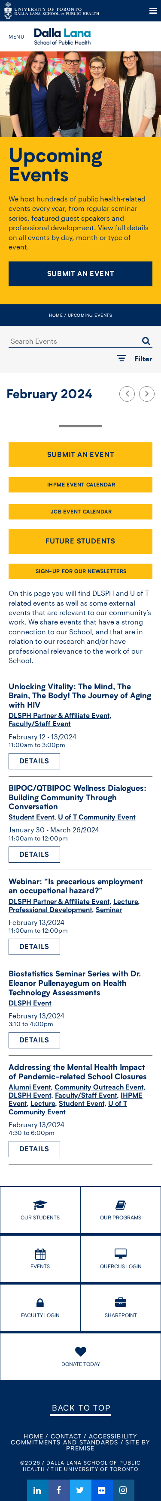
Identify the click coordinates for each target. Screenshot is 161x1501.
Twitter (80, 1490)
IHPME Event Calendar (81, 484)
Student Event (31, 817)
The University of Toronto (51, 10)
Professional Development (50, 910)
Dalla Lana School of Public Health (74, 36)
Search (146, 340)
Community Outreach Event (99, 1087)
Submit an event (80, 454)
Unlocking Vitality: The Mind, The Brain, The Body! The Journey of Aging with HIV (80, 695)
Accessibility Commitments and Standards (74, 1439)
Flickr (102, 1490)
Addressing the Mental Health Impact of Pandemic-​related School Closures (78, 1072)
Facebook (59, 1490)
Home (56, 315)
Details (34, 761)
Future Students (80, 541)
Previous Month (127, 394)
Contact (66, 1436)
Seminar (109, 910)
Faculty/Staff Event (40, 724)
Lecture (125, 902)
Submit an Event (80, 274)
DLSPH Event (30, 1003)
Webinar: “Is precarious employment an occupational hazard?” (76, 886)
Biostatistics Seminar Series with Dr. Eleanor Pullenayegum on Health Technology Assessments (75, 983)
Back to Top (81, 1407)
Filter (143, 358)
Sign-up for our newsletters (81, 571)
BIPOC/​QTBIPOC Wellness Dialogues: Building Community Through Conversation (77, 797)
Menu (153, 10)
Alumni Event (30, 1087)
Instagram (123, 1490)
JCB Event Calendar (81, 511)
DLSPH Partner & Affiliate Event (59, 715)
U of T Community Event (97, 817)
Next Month (147, 394)
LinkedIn (38, 1490)
